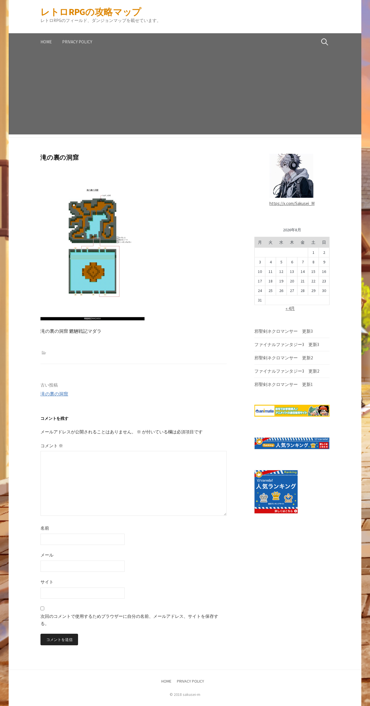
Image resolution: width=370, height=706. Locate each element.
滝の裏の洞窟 (54, 394)
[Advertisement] (185, 93)
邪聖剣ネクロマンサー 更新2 (283, 358)
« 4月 (290, 308)
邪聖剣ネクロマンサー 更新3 (283, 331)
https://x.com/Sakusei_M (291, 203)
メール (46, 555)
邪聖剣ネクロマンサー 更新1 (283, 384)
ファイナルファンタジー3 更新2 (286, 371)
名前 (44, 528)
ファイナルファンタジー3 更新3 (286, 344)
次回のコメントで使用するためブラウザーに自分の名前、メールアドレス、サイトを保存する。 (129, 619)
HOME (46, 42)
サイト (46, 582)
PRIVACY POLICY (77, 42)
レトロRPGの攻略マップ (90, 12)
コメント (51, 445)
